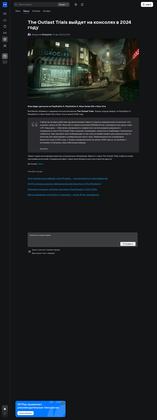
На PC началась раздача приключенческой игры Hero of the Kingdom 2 (64, 183)
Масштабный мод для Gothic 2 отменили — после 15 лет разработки (63, 194)
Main (17, 11)
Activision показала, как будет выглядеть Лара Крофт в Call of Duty (62, 189)
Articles (36, 11)
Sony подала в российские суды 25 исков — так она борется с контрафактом (68, 178)
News (26, 11)
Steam (40, 164)
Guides (46, 11)
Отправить (128, 244)
